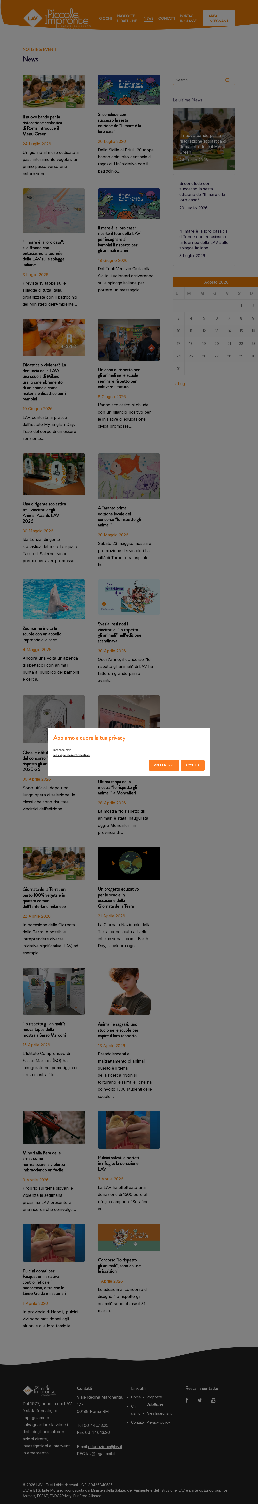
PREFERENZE (164, 765)
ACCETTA (193, 765)
